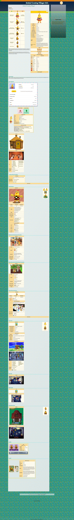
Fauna (16, 250)
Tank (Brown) (20, 129)
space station (14, 361)
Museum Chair (17, 220)
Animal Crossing (12, 46)
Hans (16, 251)
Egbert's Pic (16, 229)
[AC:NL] (32, 34)
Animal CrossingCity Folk (12, 38)
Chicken (14, 48)
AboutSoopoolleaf (39, 519)
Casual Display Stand (17, 219)
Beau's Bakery (16, 274)
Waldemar (34, 63)
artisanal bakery (16, 286)
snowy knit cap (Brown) (26, 127)
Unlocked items (28, 183)
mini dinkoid (14, 365)
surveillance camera (21, 363)
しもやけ (34, 59)
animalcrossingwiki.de (43, 494)
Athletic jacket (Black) (21, 128)
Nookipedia (39, 494)
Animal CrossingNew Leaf (12, 22)
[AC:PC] (32, 39)
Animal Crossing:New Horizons (12, 15)
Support (42, 519)
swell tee (23, 21)
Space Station (17, 228)
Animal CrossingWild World (12, 42)
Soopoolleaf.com (32, 519)
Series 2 (24, 445)
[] (33, 44)
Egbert (10, 7)
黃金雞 (33, 70)
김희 (33, 58)
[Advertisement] (28, 485)
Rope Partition (17, 218)
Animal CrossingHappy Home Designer (11, 33)
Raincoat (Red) (24, 126)
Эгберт (33, 67)
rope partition (14, 363)
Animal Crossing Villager (29, 6)
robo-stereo (20, 361)
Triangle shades (21, 130)
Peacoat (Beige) (20, 127)
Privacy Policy (35, 519)
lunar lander (14, 362)
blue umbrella (22, 22)
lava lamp (20, 362)
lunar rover (14, 364)
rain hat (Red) (29, 126)
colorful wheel (15, 180)
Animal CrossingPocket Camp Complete (11, 28)
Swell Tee (16, 224)
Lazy (37, 25)
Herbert (34, 62)
